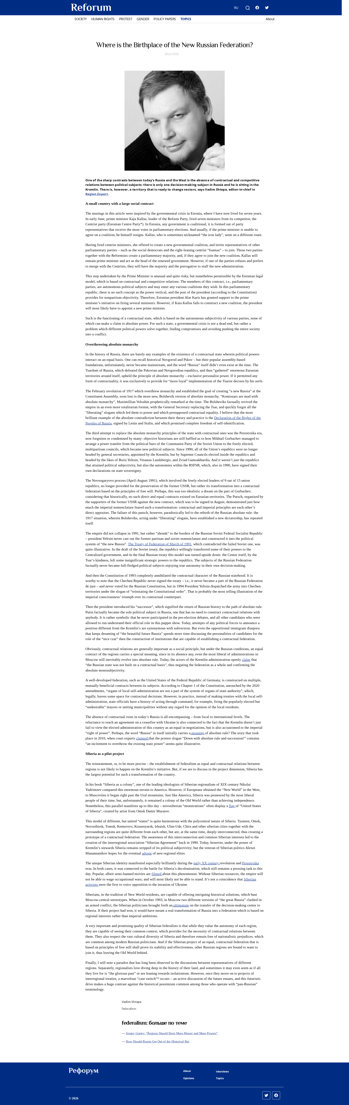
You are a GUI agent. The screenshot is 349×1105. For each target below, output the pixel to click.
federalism (129, 1009)
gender (143, 19)
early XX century (206, 863)
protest (125, 19)
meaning (197, 733)
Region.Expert (96, 194)
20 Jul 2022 (172, 54)
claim (246, 660)
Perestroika (250, 863)
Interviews (222, 1071)
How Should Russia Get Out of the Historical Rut (157, 1041)
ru (236, 7)
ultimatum (181, 905)
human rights (103, 19)
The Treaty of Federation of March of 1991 (159, 544)
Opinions (188, 1078)
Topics (185, 19)
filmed (157, 874)
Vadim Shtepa (131, 1002)
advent (147, 853)
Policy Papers (165, 19)
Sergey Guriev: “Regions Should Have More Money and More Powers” (172, 1033)
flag (232, 806)
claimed (142, 738)
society (81, 19)
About (270, 19)
